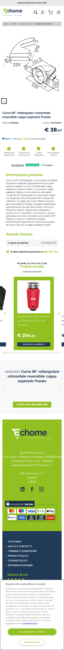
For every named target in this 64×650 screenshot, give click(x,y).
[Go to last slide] (4, 313)
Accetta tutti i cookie (32, 631)
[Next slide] (59, 65)
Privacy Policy (17, 555)
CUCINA (14, 24)
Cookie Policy (16, 560)
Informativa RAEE (19, 565)
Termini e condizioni (21, 551)
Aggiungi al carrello (34, 344)
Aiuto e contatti (18, 546)
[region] (32, 615)
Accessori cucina (26, 24)
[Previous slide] (4, 65)
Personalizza (32, 642)
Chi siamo (13, 541)
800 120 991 (50, 251)
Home (6, 24)
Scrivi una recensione (32, 404)
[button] (4, 101)
